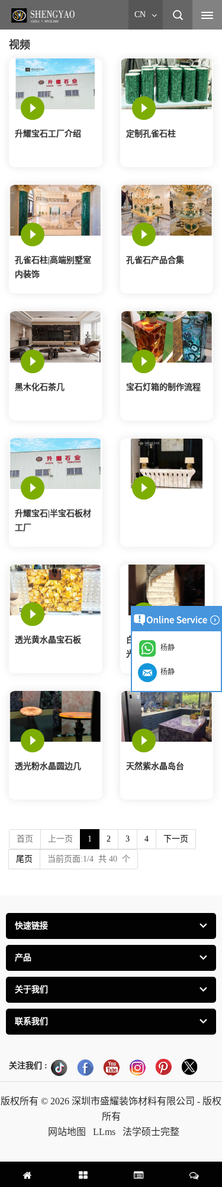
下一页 (175, 838)
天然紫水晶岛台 (155, 766)
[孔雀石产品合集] (166, 210)
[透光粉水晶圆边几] (55, 715)
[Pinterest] (163, 1067)
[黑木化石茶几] (55, 336)
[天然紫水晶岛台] (166, 715)
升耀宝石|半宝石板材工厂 (53, 520)
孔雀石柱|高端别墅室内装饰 (53, 267)
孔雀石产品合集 (155, 260)
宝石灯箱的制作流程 (163, 387)
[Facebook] (85, 1067)
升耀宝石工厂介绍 (48, 133)
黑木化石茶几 (40, 387)
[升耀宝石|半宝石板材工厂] (55, 462)
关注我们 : (28, 1065)
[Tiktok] (59, 1067)
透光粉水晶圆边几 (48, 766)
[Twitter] (189, 1067)
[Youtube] (111, 1067)
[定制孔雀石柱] (166, 83)
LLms (104, 1132)
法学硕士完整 (151, 1132)
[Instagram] (137, 1067)
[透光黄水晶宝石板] (55, 589)
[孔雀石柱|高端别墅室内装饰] (55, 210)
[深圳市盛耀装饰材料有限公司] (44, 15)
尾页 (24, 859)
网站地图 (67, 1132)
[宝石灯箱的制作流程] (166, 336)
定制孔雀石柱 (151, 133)
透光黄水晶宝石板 (48, 639)
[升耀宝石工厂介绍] (55, 83)
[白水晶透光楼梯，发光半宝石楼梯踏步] (166, 589)
